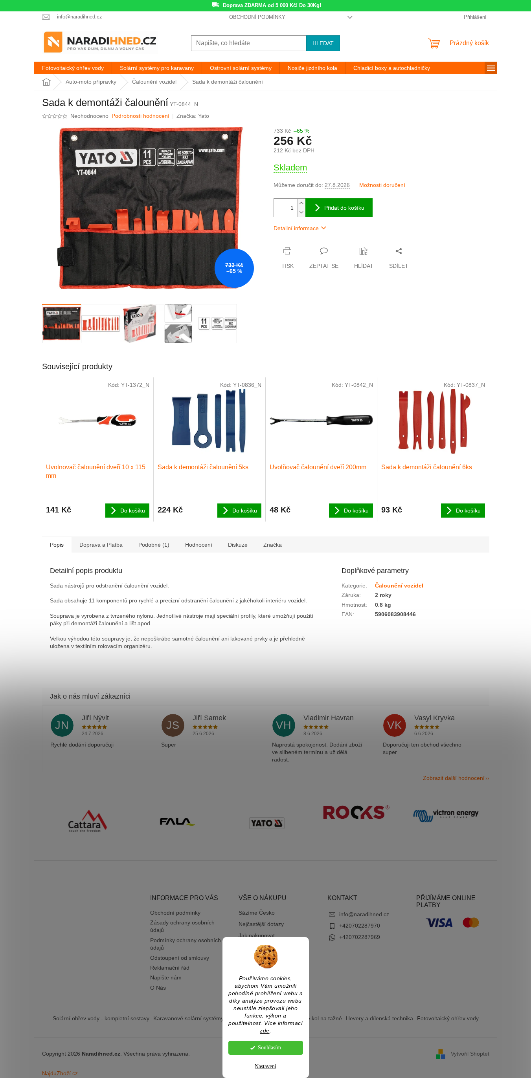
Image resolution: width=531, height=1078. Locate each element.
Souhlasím (269, 1048)
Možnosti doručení (382, 185)
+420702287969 (359, 937)
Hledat (323, 43)
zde (265, 1031)
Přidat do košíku (344, 208)
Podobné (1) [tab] (153, 545)
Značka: (192, 116)
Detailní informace (296, 228)
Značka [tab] (272, 545)
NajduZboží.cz (60, 1073)
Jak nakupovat (257, 935)
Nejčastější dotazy (261, 924)
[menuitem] (73, 68)
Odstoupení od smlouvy (179, 958)
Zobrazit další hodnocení (454, 778)
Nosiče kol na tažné (317, 1018)
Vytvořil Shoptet (470, 1054)
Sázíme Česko (257, 913)
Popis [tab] (57, 545)
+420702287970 (359, 925)
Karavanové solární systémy (188, 1018)
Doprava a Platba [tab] (101, 545)
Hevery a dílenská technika (379, 1018)
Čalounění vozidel (399, 585)
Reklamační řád (169, 968)
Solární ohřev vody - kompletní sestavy (101, 1018)
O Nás (158, 988)
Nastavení (265, 1066)
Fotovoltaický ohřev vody (448, 1018)
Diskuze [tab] (238, 545)
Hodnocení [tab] (198, 545)
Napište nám (166, 977)
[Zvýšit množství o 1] (301, 203)
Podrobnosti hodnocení (140, 116)
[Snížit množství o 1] (301, 212)
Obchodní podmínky (257, 17)
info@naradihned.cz (364, 914)
